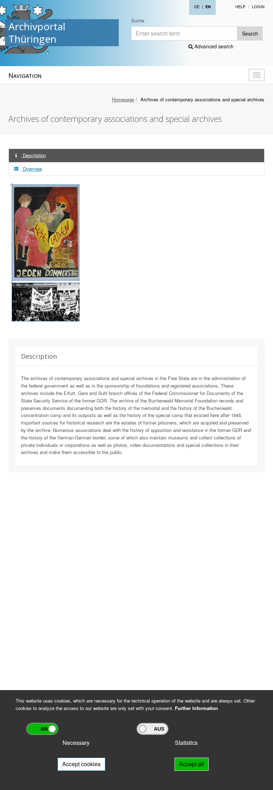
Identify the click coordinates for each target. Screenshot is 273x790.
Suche (137, 20)
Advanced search (213, 46)
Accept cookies (81, 764)
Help (240, 6)
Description (33, 155)
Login (258, 6)
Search (250, 33)
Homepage (123, 99)
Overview (31, 168)
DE (196, 6)
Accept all (191, 764)
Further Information (196, 708)
